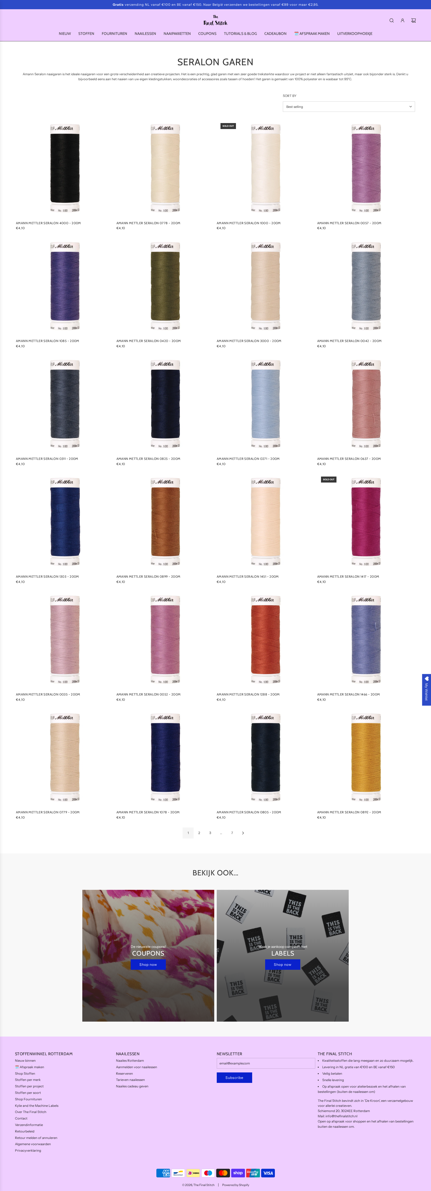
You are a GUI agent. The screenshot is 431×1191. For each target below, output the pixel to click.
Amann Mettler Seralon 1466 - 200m (348, 694)
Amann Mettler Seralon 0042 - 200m (349, 341)
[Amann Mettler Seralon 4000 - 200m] (65, 168)
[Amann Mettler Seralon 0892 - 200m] (366, 758)
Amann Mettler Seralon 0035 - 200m (48, 694)
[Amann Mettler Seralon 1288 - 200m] (266, 640)
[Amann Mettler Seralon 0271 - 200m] (266, 404)
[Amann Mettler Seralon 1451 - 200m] (266, 522)
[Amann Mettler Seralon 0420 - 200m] (165, 286)
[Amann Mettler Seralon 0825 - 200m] (165, 404)
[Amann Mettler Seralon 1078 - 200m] (165, 758)
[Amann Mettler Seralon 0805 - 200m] (266, 758)
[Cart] (413, 20)
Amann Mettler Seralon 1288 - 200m (248, 694)
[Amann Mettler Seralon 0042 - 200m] (366, 286)
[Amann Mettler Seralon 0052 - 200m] (165, 640)
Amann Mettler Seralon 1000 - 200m (249, 223)
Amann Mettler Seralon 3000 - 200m (249, 341)
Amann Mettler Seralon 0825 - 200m (148, 459)
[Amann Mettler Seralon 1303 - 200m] (65, 522)
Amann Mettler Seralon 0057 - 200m (349, 223)
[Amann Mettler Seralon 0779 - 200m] (65, 758)
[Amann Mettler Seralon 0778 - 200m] (165, 168)
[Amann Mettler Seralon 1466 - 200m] (366, 640)
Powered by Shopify (235, 1185)
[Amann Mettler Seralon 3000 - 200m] (266, 286)
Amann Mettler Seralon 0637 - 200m (349, 459)
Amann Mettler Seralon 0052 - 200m (148, 694)
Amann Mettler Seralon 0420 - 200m (148, 341)
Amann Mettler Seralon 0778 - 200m (148, 223)
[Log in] (402, 20)
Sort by (290, 95)
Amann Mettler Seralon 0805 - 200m (249, 812)
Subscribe (234, 1077)
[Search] (391, 20)
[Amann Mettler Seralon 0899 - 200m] (165, 522)
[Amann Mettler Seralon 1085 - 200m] (65, 286)
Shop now (148, 964)
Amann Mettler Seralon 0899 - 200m (148, 576)
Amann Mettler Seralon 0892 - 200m (349, 812)
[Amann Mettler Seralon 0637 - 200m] (366, 404)
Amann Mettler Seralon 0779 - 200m (48, 812)
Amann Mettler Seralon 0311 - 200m (47, 459)
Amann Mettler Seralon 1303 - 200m (47, 576)
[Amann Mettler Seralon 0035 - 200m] (65, 640)
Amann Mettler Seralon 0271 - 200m (248, 459)
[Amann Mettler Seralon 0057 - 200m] (366, 168)
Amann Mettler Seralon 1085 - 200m (47, 341)
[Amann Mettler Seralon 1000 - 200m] (266, 168)
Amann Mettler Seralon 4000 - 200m (48, 223)
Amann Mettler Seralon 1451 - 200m (248, 576)
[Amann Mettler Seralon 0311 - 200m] (65, 404)
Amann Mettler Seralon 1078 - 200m (148, 812)
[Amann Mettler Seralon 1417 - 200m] (366, 522)
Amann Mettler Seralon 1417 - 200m (348, 576)
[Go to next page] (242, 833)
